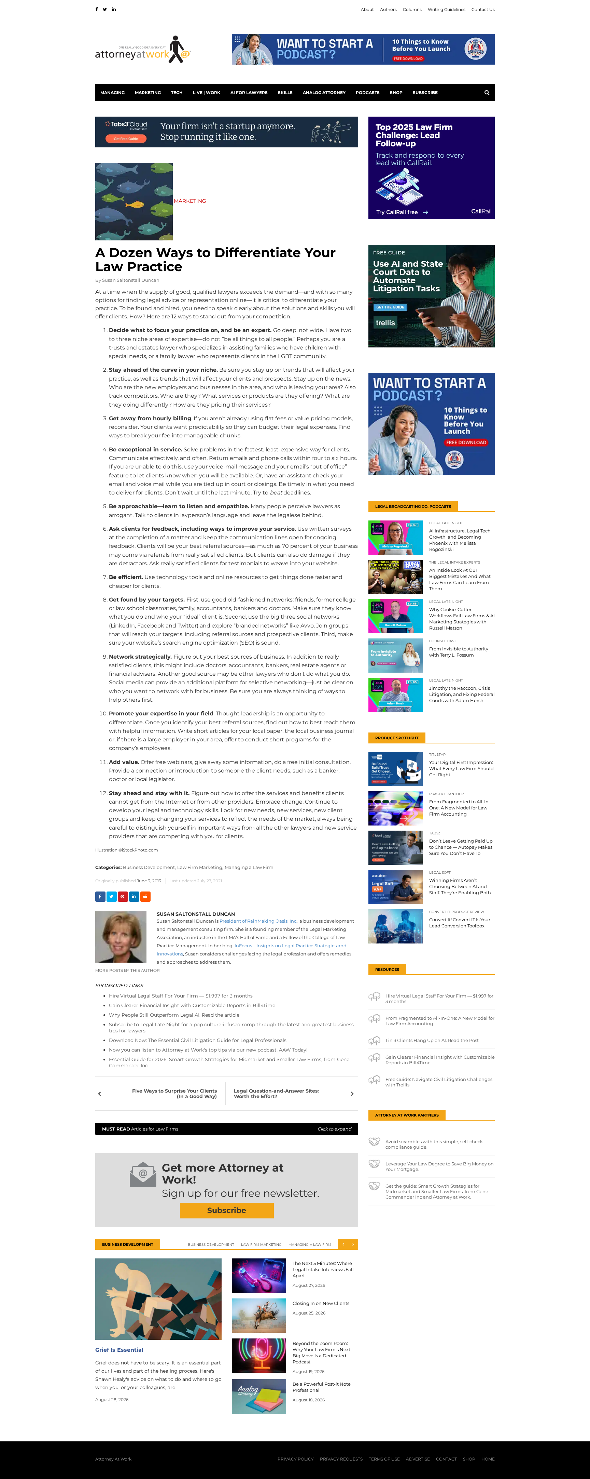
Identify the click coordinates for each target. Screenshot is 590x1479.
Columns (412, 9)
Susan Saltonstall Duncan (130, 280)
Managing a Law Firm (249, 867)
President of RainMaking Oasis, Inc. (258, 921)
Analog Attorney (324, 92)
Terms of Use (384, 1459)
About (367, 9)
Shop (396, 92)
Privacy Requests (341, 1459)
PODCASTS (368, 92)
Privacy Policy (296, 1459)
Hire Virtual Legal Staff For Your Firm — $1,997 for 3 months (181, 996)
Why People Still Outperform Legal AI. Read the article (174, 1015)
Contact (446, 1459)
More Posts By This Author (127, 970)
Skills (285, 92)
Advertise (418, 1459)
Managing (112, 92)
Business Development (211, 1244)
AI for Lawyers (249, 92)
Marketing (148, 92)
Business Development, (149, 867)
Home (488, 1459)
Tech (177, 92)
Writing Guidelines (446, 9)
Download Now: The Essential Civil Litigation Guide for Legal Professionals (197, 1040)
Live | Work (206, 92)
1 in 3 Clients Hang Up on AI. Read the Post (432, 1040)
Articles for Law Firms (226, 1129)
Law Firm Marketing (261, 1244)
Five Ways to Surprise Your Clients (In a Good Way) (174, 1093)
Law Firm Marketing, (200, 867)
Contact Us (483, 9)
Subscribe (425, 92)
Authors (388, 9)
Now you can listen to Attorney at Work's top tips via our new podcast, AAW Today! (208, 1050)
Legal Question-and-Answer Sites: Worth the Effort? (276, 1093)
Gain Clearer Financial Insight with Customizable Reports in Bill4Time (192, 1005)
